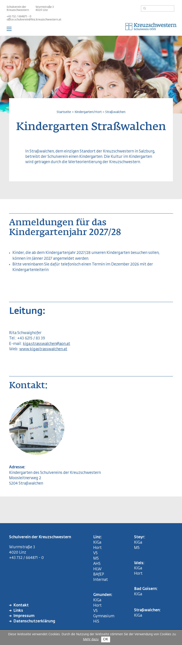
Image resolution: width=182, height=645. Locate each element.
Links (18, 611)
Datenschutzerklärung (34, 621)
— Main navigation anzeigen (91, 30)
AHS (97, 564)
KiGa (97, 542)
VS (95, 553)
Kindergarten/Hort (88, 112)
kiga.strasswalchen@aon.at (46, 344)
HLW (97, 569)
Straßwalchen (115, 112)
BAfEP (98, 574)
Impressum (24, 616)
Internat (100, 580)
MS (97, 558)
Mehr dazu (91, 639)
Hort (97, 548)
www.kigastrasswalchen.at (43, 349)
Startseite (64, 112)
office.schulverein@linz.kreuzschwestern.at (34, 19)
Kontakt (21, 605)
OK (105, 639)
